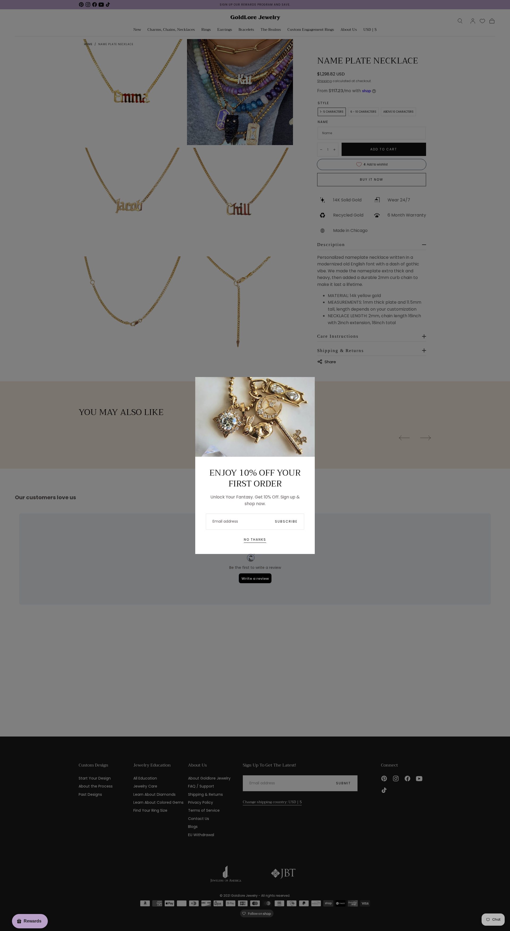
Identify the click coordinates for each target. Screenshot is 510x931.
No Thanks (255, 539)
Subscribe (286, 521)
